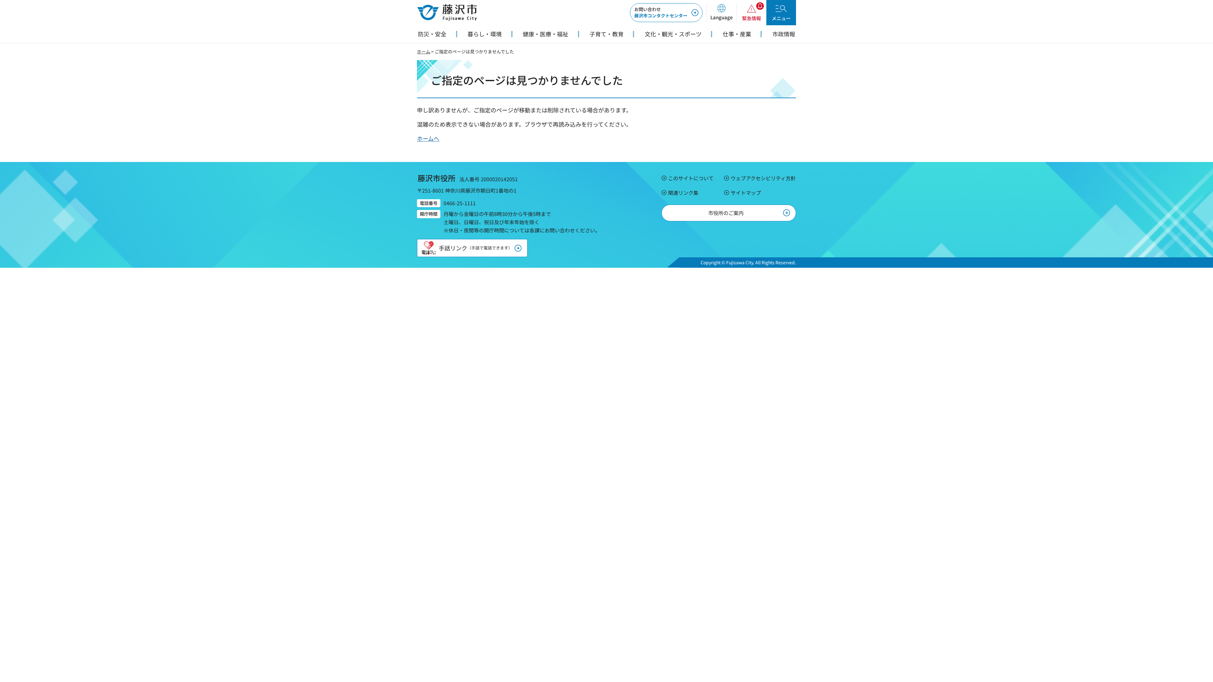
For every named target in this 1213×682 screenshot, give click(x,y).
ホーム (423, 51)
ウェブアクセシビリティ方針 (763, 178)
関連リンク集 (683, 192)
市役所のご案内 (726, 213)
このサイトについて (691, 178)
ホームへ (428, 138)
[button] (721, 12)
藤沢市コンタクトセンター (660, 12)
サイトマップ (746, 192)
